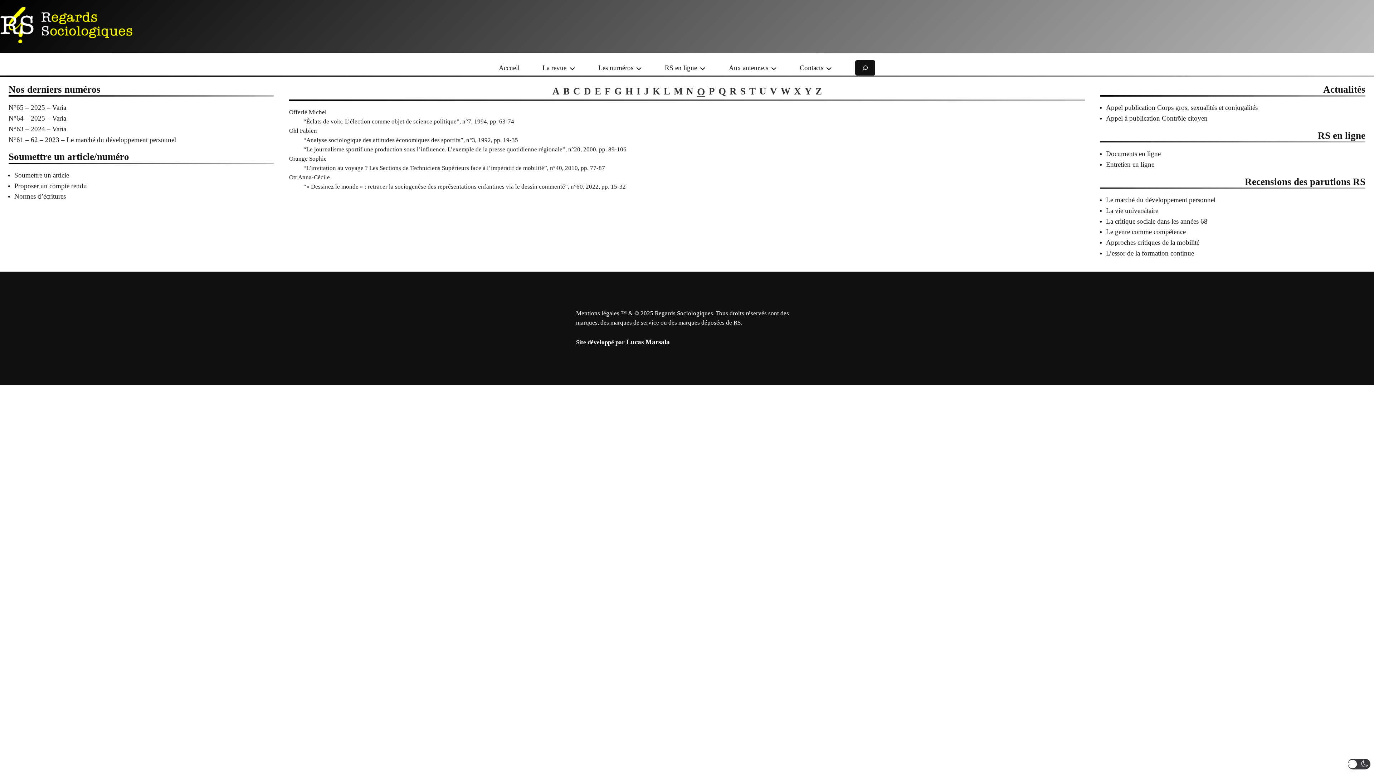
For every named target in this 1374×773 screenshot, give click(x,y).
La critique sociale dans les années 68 (1157, 221)
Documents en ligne (1133, 153)
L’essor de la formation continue (1150, 253)
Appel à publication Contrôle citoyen (1157, 118)
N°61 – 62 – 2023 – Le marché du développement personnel (92, 140)
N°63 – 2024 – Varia (37, 129)
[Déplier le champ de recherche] (865, 68)
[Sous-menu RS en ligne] (703, 68)
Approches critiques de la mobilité (1152, 242)
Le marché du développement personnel (1160, 200)
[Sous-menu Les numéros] (639, 68)
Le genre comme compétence (1146, 231)
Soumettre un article (41, 175)
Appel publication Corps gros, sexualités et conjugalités (1182, 107)
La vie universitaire (1132, 210)
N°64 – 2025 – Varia (37, 118)
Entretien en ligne (1130, 164)
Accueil (509, 68)
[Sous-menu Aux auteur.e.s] (774, 68)
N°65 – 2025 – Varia (37, 107)
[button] (1359, 764)
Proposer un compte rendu (50, 186)
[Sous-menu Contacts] (829, 68)
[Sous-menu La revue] (572, 68)
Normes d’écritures (40, 196)
